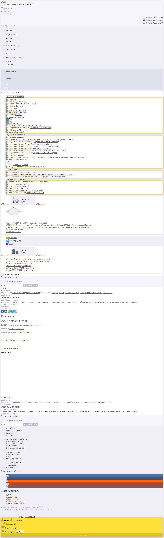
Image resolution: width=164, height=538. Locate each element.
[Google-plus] (7, 484)
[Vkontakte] (7, 476)
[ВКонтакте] (2, 311)
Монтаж (9, 53)
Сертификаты (10, 49)
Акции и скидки (11, 34)
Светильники (12, 169)
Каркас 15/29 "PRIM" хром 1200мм (20, 270)
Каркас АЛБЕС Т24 (13, 231)
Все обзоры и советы (9, 300)
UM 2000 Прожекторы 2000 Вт (18, 266)
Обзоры (8, 42)
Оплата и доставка (12, 46)
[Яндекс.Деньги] (13, 499)
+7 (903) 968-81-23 (24, 332)
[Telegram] (15, 311)
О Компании (10, 61)
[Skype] (12, 311)
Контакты (9, 65)
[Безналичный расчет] (15, 503)
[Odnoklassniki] (7, 481)
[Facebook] (6, 478)
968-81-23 (154, 17)
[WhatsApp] (9, 311)
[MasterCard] (11, 497)
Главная (9, 30)
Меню (8, 78)
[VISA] (8, 494)
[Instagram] (7, 487)
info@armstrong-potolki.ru (17, 340)
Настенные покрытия (16, 179)
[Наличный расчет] (14, 501)
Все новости (6, 290)
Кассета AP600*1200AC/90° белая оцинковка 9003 (26, 223)
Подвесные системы (15, 135)
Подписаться (30, 285)
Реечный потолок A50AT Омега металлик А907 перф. (27, 261)
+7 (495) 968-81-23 (16, 329)
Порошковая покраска (14, 57)
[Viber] (5, 311)
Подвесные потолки (15, 97)
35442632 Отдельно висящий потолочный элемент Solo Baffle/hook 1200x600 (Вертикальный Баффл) (47, 227)
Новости (9, 38)
